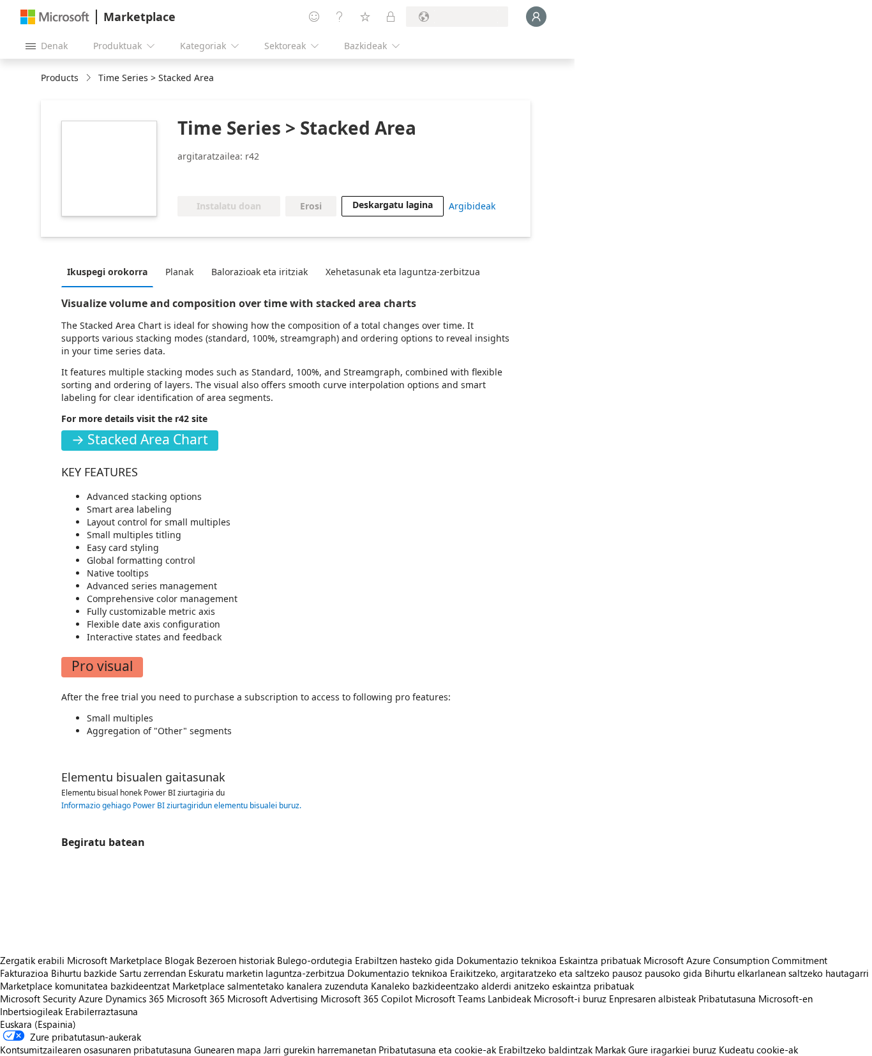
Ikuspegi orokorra (107, 272)
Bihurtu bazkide (84, 973)
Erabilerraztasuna (101, 1011)
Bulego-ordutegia (314, 960)
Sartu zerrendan (152, 973)
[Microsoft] (54, 17)
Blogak (179, 960)
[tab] (110, 271)
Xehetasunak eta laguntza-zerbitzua (403, 272)
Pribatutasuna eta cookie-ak (437, 1049)
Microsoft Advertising (272, 998)
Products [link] (60, 78)
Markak (610, 1049)
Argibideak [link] (472, 206)
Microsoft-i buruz (570, 998)
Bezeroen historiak (235, 960)
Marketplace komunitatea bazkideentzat (85, 985)
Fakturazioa (24, 973)
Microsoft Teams (450, 998)
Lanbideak (509, 998)
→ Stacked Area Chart (139, 439)
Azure (91, 998)
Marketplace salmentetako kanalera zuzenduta (270, 985)
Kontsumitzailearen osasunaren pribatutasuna (96, 1049)
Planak (179, 272)
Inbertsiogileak (31, 1011)
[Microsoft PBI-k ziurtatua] (263, 177)
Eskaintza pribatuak (600, 960)
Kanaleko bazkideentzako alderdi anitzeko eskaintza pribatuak (502, 985)
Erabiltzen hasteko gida (404, 960)
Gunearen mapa (227, 1049)
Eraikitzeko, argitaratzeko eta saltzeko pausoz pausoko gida (576, 973)
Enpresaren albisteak (652, 998)
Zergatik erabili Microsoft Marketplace (81, 960)
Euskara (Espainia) (38, 1024)
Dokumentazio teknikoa (506, 960)
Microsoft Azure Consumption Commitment (735, 960)
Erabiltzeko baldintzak (545, 1049)
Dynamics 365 (134, 998)
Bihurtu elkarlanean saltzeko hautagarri (787, 973)
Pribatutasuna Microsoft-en (755, 998)
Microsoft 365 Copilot (366, 998)
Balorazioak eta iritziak (259, 272)
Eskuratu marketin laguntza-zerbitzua (266, 973)
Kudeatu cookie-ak (758, 1049)
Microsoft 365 (196, 998)
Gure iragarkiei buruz (672, 1049)
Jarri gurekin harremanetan (320, 1049)
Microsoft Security (38, 998)
